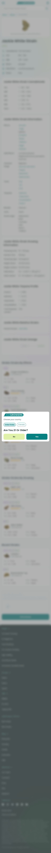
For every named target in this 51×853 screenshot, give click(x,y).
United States (9, 425)
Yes (36, 437)
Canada (21, 425)
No (14, 437)
